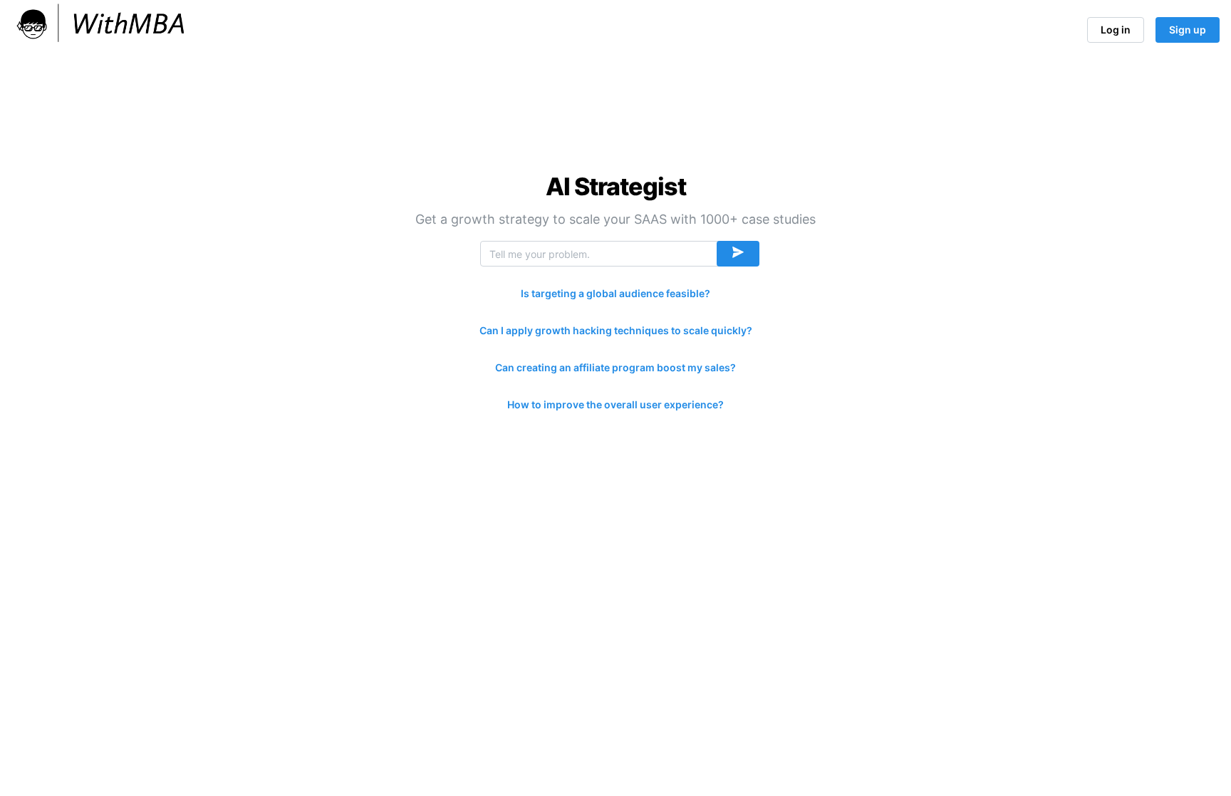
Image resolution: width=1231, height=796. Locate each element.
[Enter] (738, 254)
